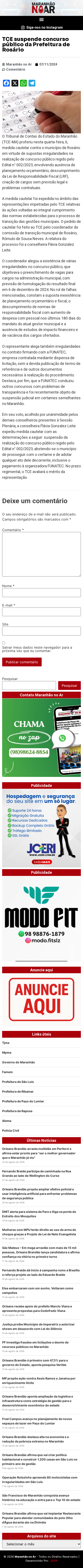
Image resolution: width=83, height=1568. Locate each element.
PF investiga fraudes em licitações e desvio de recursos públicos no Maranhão (35, 1344)
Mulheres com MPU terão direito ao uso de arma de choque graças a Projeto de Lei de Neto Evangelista (39, 1232)
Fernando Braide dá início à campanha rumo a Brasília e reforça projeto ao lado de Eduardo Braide (41, 1272)
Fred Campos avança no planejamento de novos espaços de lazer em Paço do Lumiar (37, 1421)
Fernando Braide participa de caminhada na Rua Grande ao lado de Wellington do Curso (36, 1173)
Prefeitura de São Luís (18, 1081)
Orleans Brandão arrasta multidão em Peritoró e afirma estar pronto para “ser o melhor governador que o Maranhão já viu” (39, 1153)
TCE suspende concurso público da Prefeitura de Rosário (36, 44)
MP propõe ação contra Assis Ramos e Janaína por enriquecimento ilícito (39, 1381)
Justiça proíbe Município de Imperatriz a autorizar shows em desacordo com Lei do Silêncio (38, 1326)
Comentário (13, 530)
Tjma (5, 1042)
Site (5, 624)
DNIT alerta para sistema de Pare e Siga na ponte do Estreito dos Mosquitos (39, 1214)
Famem (7, 1072)
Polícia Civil (10, 1130)
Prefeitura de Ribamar (18, 1091)
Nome (8, 586)
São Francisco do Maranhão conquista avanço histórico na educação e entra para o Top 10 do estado (41, 1498)
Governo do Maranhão (18, 1062)
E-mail (8, 605)
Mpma (6, 1052)
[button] (41, 19)
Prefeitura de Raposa (17, 1111)
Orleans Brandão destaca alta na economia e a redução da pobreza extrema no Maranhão (35, 1439)
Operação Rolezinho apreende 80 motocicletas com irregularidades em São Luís (39, 1480)
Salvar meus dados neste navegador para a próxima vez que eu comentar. (37, 649)
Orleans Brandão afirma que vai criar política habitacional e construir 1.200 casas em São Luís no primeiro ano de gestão (39, 1459)
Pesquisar (10, 678)
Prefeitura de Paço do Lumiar (23, 1101)
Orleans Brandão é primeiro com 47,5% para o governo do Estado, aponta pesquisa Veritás (35, 1363)
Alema (6, 1121)
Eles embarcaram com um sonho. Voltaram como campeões (37, 1290)
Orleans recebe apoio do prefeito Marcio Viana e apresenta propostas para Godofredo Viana (37, 1308)
